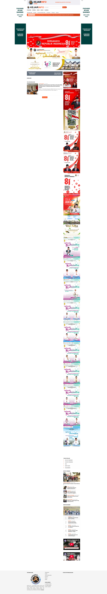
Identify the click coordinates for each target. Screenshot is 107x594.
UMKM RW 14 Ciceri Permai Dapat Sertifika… (73, 518)
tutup (25, 0)
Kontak (46, 579)
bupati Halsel (67, 465)
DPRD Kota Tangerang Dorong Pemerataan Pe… (73, 501)
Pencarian (64, 7)
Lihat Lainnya (45, 97)
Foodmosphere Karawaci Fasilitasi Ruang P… (73, 535)
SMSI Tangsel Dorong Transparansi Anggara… (71, 492)
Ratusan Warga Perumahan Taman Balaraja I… (71, 484)
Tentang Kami (47, 572)
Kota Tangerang (70, 499)
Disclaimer (46, 576)
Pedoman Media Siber (48, 575)
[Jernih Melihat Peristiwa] (35, 7)
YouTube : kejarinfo (48, 586)
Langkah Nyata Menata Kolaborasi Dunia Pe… (71, 488)
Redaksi (42, 589)
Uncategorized (41, 83)
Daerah (68, 486)
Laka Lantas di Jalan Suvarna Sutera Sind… (72, 497)
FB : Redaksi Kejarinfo (48, 585)
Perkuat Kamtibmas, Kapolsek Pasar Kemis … (72, 522)
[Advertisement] (53, 25)
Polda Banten (67, 467)
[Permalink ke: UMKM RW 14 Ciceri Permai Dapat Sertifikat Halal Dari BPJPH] (71, 510)
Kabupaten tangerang (66, 482)
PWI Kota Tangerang (69, 460)
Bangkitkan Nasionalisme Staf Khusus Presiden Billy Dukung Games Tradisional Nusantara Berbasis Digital (50, 86)
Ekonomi (69, 516)
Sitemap (46, 578)
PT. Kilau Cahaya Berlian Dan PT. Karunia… (73, 527)
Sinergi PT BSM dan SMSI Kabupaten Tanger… (73, 531)
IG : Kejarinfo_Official (48, 583)
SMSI (66, 463)
